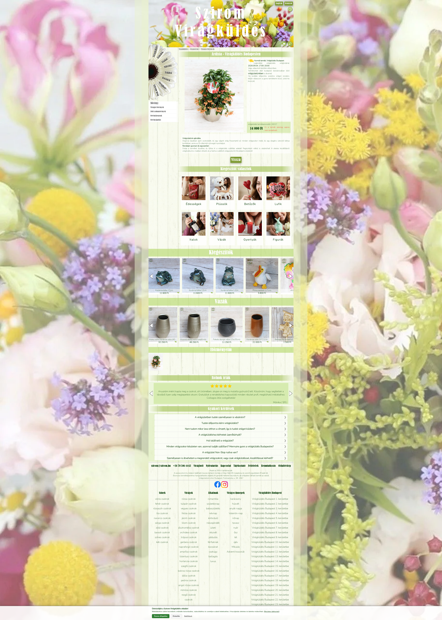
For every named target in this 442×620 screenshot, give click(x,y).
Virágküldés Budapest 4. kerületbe (270, 513)
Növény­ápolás (155, 120)
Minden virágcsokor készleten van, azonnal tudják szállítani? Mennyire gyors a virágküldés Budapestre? (220, 446)
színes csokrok (162, 537)
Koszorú (166, 79)
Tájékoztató (239, 466)
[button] (290, 276)
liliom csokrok (189, 522)
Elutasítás (176, 616)
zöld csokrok (162, 527)
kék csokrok (162, 542)
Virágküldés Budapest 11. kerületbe (270, 546)
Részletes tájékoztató (271, 611)
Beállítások (188, 616)
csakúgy (213, 551)
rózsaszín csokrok (162, 508)
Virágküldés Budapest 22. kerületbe (270, 599)
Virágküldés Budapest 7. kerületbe (270, 527)
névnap (213, 513)
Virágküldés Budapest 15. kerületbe (270, 566)
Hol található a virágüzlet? (220, 440)
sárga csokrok (162, 522)
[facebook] (217, 485)
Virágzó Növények (207, 49)
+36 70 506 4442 (182, 466)
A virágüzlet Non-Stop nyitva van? (220, 452)
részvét (213, 532)
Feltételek (253, 466)
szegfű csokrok (188, 566)
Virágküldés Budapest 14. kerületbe (270, 561)
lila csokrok (162, 513)
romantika (213, 498)
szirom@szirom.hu (161, 466)
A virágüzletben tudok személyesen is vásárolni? (220, 417)
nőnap (235, 518)
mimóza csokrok (188, 590)
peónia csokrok (188, 580)
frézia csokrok (189, 513)
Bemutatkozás (268, 466)
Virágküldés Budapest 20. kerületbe (270, 590)
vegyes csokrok (189, 508)
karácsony (235, 498)
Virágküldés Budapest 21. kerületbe (270, 594)
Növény (168, 66)
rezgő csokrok (189, 594)
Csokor (164, 60)
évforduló (213, 518)
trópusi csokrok (188, 537)
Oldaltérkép (284, 466)
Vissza (236, 160)
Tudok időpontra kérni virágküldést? (220, 423)
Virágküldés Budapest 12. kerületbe (270, 551)
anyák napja (235, 508)
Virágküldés (183, 49)
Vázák (221, 301)
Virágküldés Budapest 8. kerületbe (270, 532)
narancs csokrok (162, 518)
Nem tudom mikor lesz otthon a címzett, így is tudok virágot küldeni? (220, 428)
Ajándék (160, 55)
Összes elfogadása (160, 616)
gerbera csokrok (188, 542)
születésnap (213, 503)
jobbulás (213, 537)
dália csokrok (188, 575)
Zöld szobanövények (158, 111)
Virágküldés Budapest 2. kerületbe (270, 503)
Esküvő (168, 72)
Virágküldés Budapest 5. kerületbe (270, 518)
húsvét (235, 503)
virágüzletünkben (255, 73)
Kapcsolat (226, 466)
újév (236, 542)
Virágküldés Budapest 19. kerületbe (270, 585)
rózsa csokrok (189, 498)
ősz (235, 532)
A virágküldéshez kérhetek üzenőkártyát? (220, 434)
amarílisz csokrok (188, 551)
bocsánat (213, 546)
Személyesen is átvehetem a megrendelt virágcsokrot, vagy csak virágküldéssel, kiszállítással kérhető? (220, 458)
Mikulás (236, 546)
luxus (213, 561)
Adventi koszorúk (236, 551)
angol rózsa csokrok (188, 585)
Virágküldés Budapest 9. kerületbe (270, 537)
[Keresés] (290, 43)
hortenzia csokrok (189, 561)
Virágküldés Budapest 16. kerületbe (270, 570)
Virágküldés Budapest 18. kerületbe (270, 580)
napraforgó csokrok (189, 546)
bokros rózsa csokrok (188, 570)
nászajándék (213, 522)
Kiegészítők (221, 252)
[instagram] (224, 485)
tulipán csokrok (188, 503)
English (279, 3)
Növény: (154, 103)
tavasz (235, 522)
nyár (235, 527)
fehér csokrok (162, 503)
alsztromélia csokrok (188, 527)
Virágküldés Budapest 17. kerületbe (270, 575)
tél (235, 537)
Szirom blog (156, 90)
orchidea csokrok (188, 532)
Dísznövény (194, 49)
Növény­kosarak (156, 116)
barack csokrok (162, 532)
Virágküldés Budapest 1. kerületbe (270, 498)
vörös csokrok (162, 498)
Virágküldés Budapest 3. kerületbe (270, 508)
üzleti (213, 527)
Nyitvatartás (212, 466)
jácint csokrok (189, 518)
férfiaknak (213, 542)
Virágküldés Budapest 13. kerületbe (270, 556)
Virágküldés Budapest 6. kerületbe (270, 522)
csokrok (189, 599)
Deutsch (288, 3)
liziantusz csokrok (189, 556)
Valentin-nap (236, 513)
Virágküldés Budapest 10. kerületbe (270, 542)
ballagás (213, 556)
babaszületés (213, 508)
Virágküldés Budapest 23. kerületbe (270, 604)
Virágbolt (162, 85)
